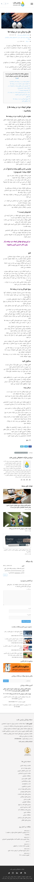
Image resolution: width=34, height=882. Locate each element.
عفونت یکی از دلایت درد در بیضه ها (20, 84)
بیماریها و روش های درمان (23, 37)
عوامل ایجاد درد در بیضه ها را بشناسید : (19, 81)
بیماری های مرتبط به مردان (21, 452)
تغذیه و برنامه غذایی (25, 765)
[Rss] (25, 873)
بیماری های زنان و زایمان (24, 818)
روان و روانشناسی (26, 781)
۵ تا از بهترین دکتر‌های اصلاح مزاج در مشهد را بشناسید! (17, 705)
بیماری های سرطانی (25, 797)
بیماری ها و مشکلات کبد (24, 810)
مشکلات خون (27, 812)
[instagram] (13, 873)
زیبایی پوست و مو (26, 768)
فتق (28, 97)
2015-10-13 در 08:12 (7, 565)
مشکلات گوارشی (26, 802)
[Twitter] (21, 873)
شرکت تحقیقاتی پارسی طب (23, 35)
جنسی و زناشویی (26, 786)
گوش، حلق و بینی (26, 778)
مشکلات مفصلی (27, 776)
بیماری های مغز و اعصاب (24, 794)
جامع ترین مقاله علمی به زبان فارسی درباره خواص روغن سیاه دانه (13, 654)
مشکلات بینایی (27, 815)
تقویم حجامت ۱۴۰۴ (20, 702)
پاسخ (5, 575)
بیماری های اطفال (26, 820)
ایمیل (29, 615)
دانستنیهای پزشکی (13, 37)
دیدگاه (29, 589)
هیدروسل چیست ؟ (24, 90)
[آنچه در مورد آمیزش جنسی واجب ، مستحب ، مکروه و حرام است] (27, 641)
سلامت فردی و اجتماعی (24, 773)
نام (29, 608)
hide (17, 78)
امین (23, 566)
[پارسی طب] (19, 4)
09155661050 (18, 739)
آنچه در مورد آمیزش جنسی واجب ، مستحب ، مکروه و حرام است (13, 640)
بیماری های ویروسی (25, 791)
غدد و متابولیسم (26, 784)
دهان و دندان (27, 799)
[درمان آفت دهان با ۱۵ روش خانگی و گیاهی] (27, 648)
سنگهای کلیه (26, 101)
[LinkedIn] (17, 873)
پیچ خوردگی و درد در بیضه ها (21, 99)
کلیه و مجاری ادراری (25, 807)
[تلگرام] (9, 873)
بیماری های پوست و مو (24, 789)
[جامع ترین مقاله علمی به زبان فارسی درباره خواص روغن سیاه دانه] (27, 655)
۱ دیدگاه (27, 41)
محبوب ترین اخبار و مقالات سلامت (22, 627)
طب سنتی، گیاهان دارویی (24, 771)
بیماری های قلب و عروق (24, 804)
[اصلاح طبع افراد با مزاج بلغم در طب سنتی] (27, 634)
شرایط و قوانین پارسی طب (25, 741)
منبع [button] (27, 440)
